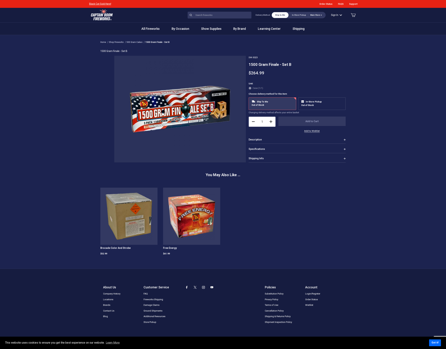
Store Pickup (150, 322)
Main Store (315, 15)
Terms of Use (271, 305)
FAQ (146, 293)
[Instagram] (203, 287)
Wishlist (309, 305)
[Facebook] (187, 287)
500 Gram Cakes (134, 42)
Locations (108, 299)
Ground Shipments (153, 310)
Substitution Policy (274, 293)
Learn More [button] (113, 342)
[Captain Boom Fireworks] (101, 14)
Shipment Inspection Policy (278, 322)
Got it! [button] (435, 342)
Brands (106, 305)
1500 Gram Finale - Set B (157, 42)
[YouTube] (212, 287)
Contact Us (108, 310)
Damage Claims (151, 305)
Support (353, 4)
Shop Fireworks (116, 42)
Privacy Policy (271, 299)
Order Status (325, 4)
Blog (105, 316)
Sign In (334, 15)
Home (103, 42)
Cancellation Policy (274, 310)
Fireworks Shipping (153, 299)
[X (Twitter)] (195, 287)
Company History (111, 293)
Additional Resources (154, 316)
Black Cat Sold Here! (100, 3)
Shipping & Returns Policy (278, 316)
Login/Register (312, 293)
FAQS (341, 4)
